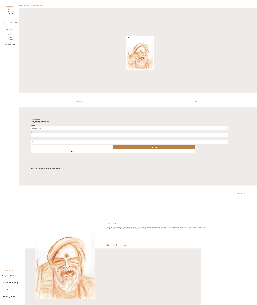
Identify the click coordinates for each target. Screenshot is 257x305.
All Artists (9, 35)
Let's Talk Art (10, 39)
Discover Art (33, 10)
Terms (5, 282)
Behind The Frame (9, 42)
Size (35, 130)
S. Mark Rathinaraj (40, 10)
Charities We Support (10, 44)
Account (4, 22)
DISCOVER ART (9, 29)
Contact (12, 275)
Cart (11, 22)
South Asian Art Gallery (13, 301)
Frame (34, 137)
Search (8, 22)
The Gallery (9, 37)
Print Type (36, 123)
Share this (28, 187)
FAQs (4, 275)
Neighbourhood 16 (48, 10)
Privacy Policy (10, 296)
